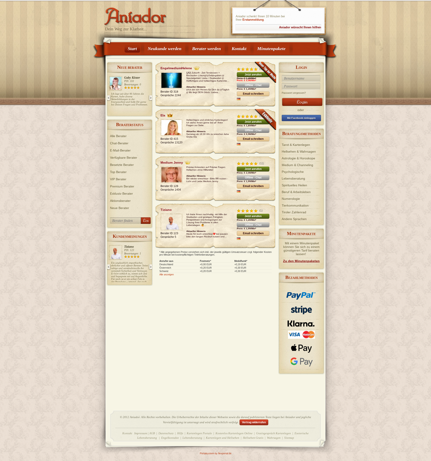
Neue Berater (119, 208)
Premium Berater (122, 186)
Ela (163, 115)
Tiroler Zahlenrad (294, 212)
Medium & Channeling (297, 165)
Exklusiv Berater (121, 193)
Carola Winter (136, 77)
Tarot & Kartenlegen (296, 145)
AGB (152, 433)
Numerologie (291, 198)
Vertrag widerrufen (254, 422)
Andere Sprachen (294, 219)
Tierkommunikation (295, 205)
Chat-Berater (119, 143)
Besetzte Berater (122, 165)
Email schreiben (253, 93)
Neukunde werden (164, 48)
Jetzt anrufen (253, 74)
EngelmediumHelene (176, 68)
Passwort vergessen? (294, 92)
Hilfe (180, 433)
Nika (131, 246)
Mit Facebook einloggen (301, 118)
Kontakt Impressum (134, 433)
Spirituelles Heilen (294, 185)
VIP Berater (118, 179)
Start (132, 48)
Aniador (150, 14)
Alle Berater (118, 136)
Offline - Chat (253, 85)
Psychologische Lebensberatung (293, 175)
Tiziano (166, 210)
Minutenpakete (271, 48)
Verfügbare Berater (123, 157)
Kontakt (239, 48)
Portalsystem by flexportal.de (215, 453)
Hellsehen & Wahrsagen (299, 151)
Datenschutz (166, 433)
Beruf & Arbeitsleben (296, 192)
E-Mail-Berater (120, 150)
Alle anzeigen (166, 274)
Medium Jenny (172, 162)
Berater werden (206, 48)
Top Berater (118, 172)
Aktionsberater (120, 201)
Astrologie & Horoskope (298, 158)
